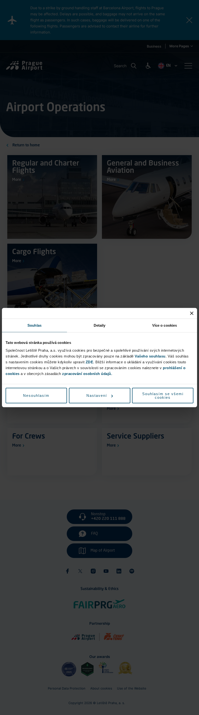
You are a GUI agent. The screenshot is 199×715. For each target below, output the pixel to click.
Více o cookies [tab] (164, 325)
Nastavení (96, 395)
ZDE (89, 362)
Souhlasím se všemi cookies (162, 395)
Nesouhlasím (36, 395)
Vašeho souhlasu (150, 356)
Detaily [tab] (100, 325)
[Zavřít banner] (191, 313)
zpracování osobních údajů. (87, 373)
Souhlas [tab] (34, 325)
